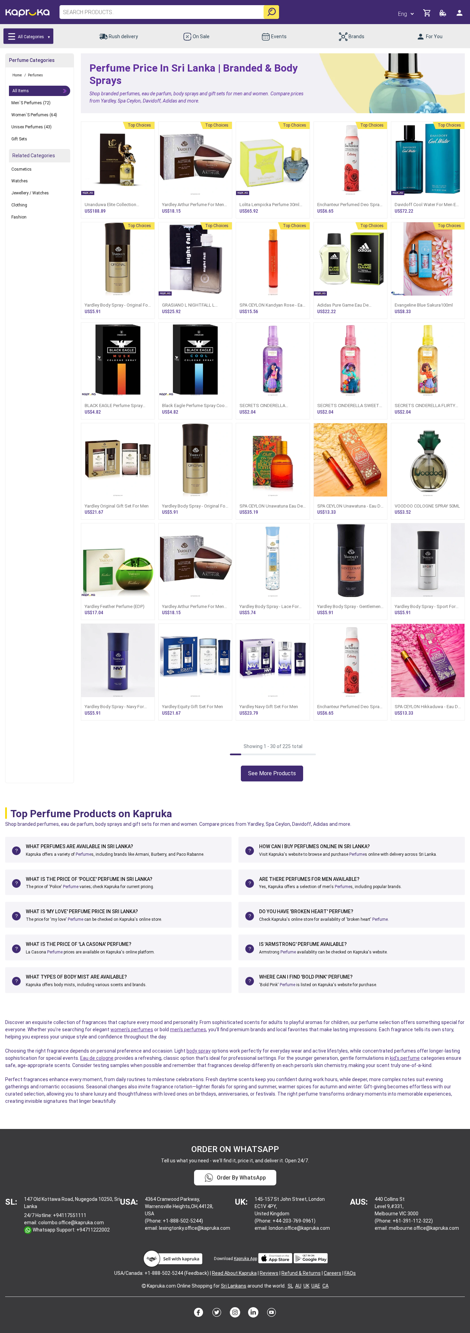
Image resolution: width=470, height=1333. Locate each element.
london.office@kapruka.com (299, 1228)
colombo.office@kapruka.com (71, 1222)
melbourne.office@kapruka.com (424, 1228)
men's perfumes (188, 1029)
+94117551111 (69, 1215)
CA (325, 1286)
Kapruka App (245, 1258)
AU (298, 1286)
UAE (315, 1286)
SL (290, 1286)
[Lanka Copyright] (144, 1286)
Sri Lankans (233, 1286)
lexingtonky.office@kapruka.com (194, 1228)
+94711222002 (93, 1230)
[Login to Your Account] (460, 15)
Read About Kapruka (234, 1273)
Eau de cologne (97, 1058)
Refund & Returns (301, 1273)
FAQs (350, 1273)
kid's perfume (405, 1058)
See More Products (272, 773)
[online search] (271, 12)
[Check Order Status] (443, 15)
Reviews (269, 1273)
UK (306, 1286)
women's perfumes (131, 1029)
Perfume (83, 854)
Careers (332, 1273)
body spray (198, 1051)
